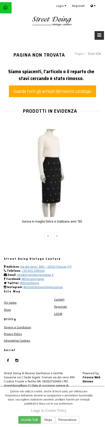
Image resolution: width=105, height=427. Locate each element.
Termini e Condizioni (17, 327)
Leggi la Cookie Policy (49, 410)
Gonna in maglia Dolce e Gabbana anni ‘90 (52, 221)
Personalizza (67, 420)
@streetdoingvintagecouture (43, 286)
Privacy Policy (13, 333)
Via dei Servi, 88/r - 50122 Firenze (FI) (46, 266)
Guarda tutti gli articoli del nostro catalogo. (52, 91)
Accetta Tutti (29, 420)
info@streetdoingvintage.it (35, 274)
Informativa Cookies (17, 340)
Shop (7, 309)
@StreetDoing (29, 282)
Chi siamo (10, 302)
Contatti (59, 299)
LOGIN (58, 313)
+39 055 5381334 (33, 270)
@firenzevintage (33, 278)
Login (60, 5)
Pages (79, 53)
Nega (48, 420)
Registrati (78, 5)
